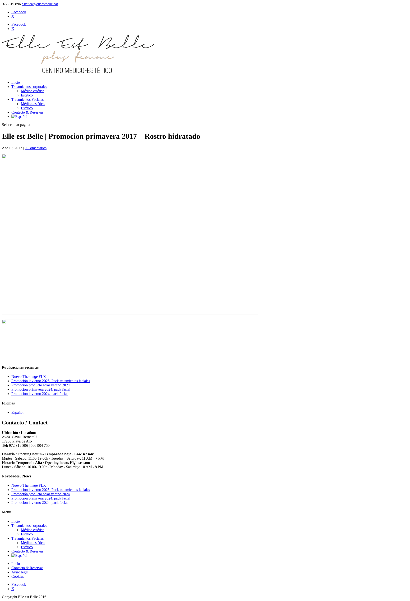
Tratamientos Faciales (27, 99)
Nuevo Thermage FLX (28, 377)
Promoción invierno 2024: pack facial (39, 394)
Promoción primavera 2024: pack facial (40, 389)
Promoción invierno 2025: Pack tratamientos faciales (50, 381)
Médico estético (32, 91)
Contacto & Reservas (27, 112)
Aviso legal (19, 572)
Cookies (17, 576)
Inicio (15, 82)
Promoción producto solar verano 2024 (40, 385)
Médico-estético (33, 104)
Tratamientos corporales (29, 87)
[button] (17, 412)
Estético (27, 95)
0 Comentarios (36, 148)
